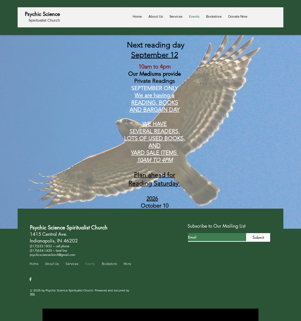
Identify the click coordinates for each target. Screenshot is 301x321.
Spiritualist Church (44, 20)
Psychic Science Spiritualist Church (69, 227)
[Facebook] (30, 279)
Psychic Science (42, 14)
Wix (32, 294)
